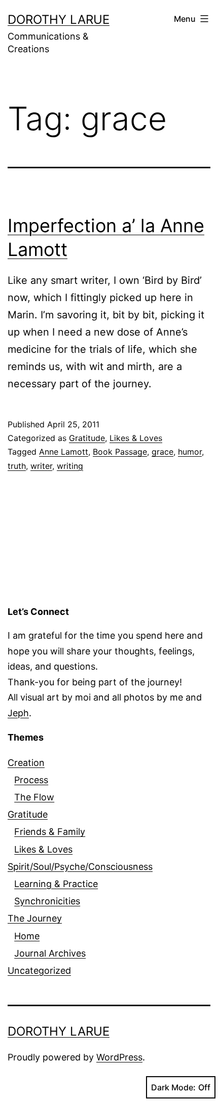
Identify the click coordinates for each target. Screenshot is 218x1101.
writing (70, 466)
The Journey (35, 918)
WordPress (119, 1057)
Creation (26, 762)
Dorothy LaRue (59, 19)
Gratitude (87, 438)
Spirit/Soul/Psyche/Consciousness (80, 866)
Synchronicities (47, 901)
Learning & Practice (56, 883)
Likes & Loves (136, 438)
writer (41, 466)
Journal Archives (50, 953)
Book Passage (120, 452)
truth (17, 466)
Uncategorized (39, 970)
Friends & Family (49, 831)
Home (27, 936)
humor (190, 452)
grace (162, 452)
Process (31, 780)
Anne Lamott (63, 452)
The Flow (34, 797)
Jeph (18, 713)
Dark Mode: (173, 1087)
